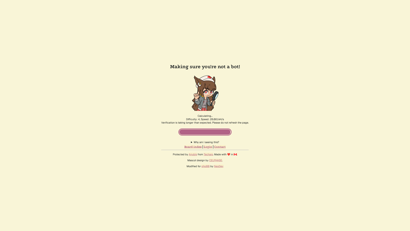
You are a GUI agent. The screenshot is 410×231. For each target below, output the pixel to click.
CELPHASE (215, 160)
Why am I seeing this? (206, 142)
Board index (193, 147)
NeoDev (218, 166)
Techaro (208, 154)
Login (208, 147)
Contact (220, 147)
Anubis (193, 154)
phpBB (205, 166)
